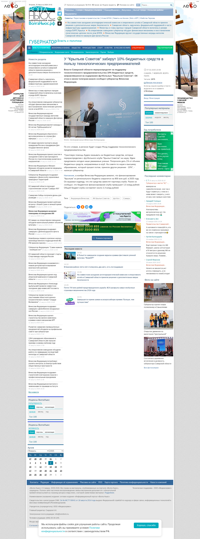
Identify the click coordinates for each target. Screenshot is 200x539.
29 (41, 459)
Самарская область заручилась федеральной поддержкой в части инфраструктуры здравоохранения (43, 81)
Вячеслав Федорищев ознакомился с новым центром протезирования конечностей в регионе (44, 265)
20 (46, 471)
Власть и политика (69, 41)
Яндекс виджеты (109, 5)
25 (35, 475)
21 (51, 471)
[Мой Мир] (91, 207)
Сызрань (98, 10)
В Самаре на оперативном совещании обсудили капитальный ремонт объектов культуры (46, 222)
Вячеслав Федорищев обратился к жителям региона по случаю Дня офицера (43, 136)
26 (41, 475)
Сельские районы (155, 10)
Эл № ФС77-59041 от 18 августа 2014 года (78, 500)
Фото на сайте (152, 279)
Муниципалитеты (77, 52)
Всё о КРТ (134, 18)
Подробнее (109, 493)
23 (61, 471)
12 (41, 467)
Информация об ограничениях (64, 482)
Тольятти (89, 10)
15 (56, 467)
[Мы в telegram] (59, 13)
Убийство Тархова (147, 18)
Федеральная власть (62, 52)
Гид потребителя (165, 48)
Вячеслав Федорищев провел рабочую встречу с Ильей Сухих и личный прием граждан (45, 204)
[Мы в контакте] (59, 8)
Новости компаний (158, 482)
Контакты (34, 482)
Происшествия (89, 48)
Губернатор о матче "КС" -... (157, 183)
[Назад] (172, 133)
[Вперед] (172, 169)
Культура (108, 48)
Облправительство (46, 52)
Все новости (34, 392)
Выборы (111, 52)
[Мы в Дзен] (59, 23)
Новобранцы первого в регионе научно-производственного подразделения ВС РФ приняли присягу (45, 240)
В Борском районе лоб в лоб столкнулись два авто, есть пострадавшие (93, 267)
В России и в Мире (122, 48)
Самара (79, 10)
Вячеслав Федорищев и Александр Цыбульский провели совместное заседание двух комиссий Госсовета (44, 286)
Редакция (45, 482)
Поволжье (69, 10)
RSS (89, 5)
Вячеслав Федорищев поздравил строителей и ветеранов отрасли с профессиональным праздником (43, 375)
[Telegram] (86, 207)
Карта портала (111, 482)
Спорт (100, 48)
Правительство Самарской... (158, 224)
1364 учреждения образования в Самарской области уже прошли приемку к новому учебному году (42, 340)
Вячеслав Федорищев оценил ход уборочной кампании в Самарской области (43, 277)
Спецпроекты (138, 48)
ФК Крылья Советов (101, 198)
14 (51, 467)
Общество (76, 48)
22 (56, 471)
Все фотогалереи (151, 368)
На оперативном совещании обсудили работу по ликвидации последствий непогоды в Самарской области (45, 352)
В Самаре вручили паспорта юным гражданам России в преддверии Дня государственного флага (44, 145)
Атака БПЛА (106, 18)
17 (30, 471)
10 (30, 467)
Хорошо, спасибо (146, 525)
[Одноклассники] (82, 207)
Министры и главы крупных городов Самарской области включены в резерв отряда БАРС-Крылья (45, 93)
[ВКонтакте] (78, 207)
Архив (96, 5)
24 (30, 475)
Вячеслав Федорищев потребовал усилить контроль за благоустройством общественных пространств (45, 363)
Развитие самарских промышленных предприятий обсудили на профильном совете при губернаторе (45, 329)
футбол (116, 198)
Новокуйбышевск (112, 10)
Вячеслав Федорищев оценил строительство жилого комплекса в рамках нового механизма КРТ (42, 318)
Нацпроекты (71, 14)
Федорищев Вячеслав (80, 198)
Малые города (139, 10)
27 (30, 459)
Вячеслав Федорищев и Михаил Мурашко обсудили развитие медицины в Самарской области (45, 168)
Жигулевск (126, 10)
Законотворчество (92, 52)
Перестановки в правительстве (87, 18)
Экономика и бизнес (61, 48)
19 (41, 471)
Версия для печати (154, 83)
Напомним (69, 175)
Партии (103, 52)
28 (35, 459)
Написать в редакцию (76, 5)
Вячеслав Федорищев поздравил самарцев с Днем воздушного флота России (44, 231)
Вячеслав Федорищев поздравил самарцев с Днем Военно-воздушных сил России (44, 308)
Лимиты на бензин (121, 18)
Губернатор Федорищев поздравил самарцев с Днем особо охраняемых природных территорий (44, 177)
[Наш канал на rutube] (59, 18)
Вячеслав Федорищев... (156, 206)
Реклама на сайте (126, 5)
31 (51, 459)
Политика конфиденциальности (134, 482)
